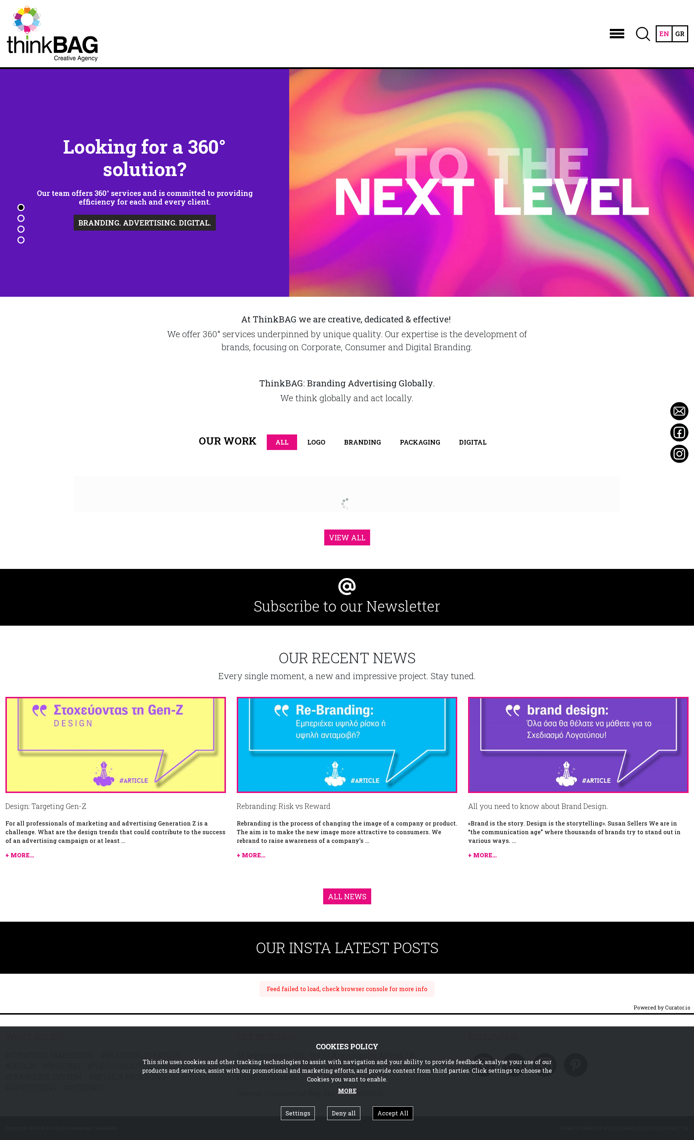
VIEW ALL (347, 537)
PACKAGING (420, 442)
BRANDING (362, 442)
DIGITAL (473, 442)
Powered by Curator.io (662, 1007)
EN (664, 33)
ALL (281, 442)
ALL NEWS (347, 896)
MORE (347, 1090)
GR (680, 33)
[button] (21, 207)
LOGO (316, 442)
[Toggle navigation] (617, 33)
